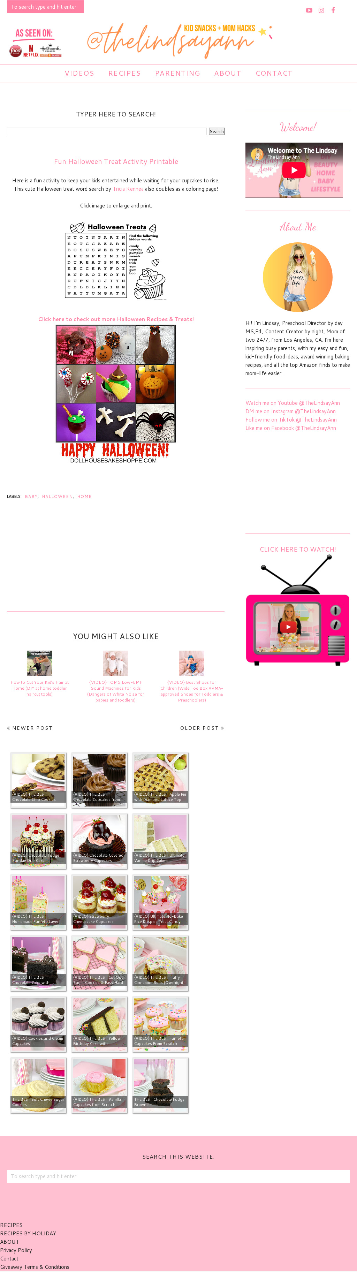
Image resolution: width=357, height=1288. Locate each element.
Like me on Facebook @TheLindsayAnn (290, 428)
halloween (57, 496)
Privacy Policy (16, 1250)
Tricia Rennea (128, 188)
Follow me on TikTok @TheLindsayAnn (291, 419)
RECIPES (11, 1225)
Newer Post (32, 728)
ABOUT (9, 1241)
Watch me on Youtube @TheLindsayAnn (292, 403)
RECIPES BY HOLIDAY (28, 1233)
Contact (9, 1258)
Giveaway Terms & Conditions (34, 1267)
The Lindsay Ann (159, 1279)
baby (31, 496)
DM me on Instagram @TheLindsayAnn (290, 411)
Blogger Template (216, 1279)
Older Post (199, 728)
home (84, 496)
